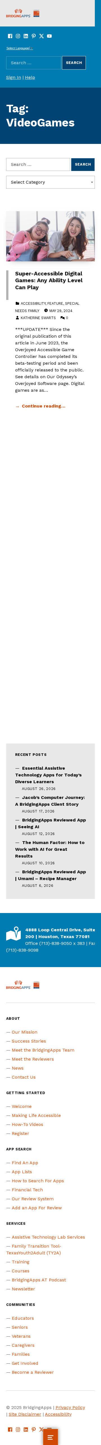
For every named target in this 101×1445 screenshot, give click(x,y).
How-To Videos (27, 1124)
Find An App (25, 1162)
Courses (20, 1270)
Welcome (22, 1106)
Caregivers (23, 1345)
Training (20, 1261)
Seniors (20, 1327)
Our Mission (24, 1032)
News (18, 1068)
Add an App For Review (37, 1207)
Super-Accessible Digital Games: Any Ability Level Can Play (48, 280)
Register (20, 1133)
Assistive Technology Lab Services (48, 1237)
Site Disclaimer (25, 1414)
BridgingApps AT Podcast (39, 1280)
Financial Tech (27, 1189)
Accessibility (33, 303)
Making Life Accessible (36, 1115)
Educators (23, 1318)
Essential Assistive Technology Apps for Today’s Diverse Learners (48, 774)
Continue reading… (43, 406)
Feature (55, 303)
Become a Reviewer (33, 1372)
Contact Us (24, 1077)
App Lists (22, 1171)
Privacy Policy (70, 1407)
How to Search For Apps (38, 1180)
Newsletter (23, 1289)
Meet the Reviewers (33, 1059)
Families (21, 1354)
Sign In (13, 77)
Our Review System (33, 1198)
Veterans (21, 1336)
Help (30, 77)
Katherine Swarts (38, 318)
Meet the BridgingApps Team (43, 1050)
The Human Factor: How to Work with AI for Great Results (49, 849)
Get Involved (25, 1363)
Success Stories (29, 1041)
